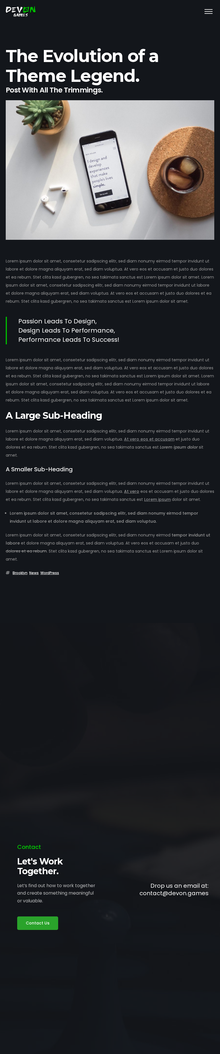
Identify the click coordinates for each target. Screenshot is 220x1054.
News (34, 572)
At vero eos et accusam (149, 439)
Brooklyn (20, 572)
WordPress (49, 572)
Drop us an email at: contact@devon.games (174, 889)
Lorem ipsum (157, 499)
